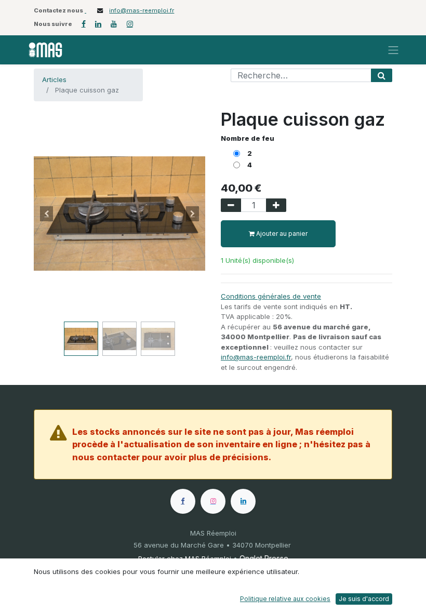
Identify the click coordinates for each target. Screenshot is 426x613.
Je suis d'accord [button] (364, 599)
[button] (47, 213)
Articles (54, 79)
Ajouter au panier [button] (281, 233)
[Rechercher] (381, 75)
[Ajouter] (276, 205)
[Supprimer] (231, 205)
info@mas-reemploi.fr (141, 10)
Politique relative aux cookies (285, 599)
